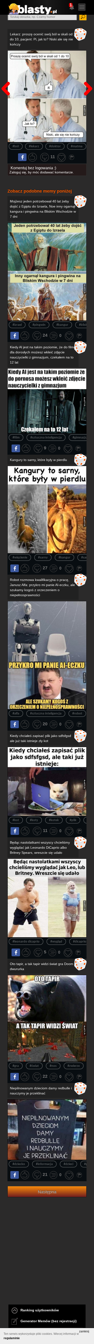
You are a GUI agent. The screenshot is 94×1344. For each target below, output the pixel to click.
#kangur (62, 325)
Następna (86, 76)
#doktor (55, 146)
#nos (53, 1066)
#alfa (16, 713)
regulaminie (12, 1338)
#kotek (54, 820)
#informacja (44, 1164)
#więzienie (20, 557)
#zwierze (73, 1066)
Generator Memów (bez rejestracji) (47, 1321)
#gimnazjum (81, 437)
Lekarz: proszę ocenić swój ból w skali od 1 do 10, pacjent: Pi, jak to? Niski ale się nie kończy (42, 39)
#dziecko (19, 1164)
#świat (34, 1066)
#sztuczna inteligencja (46, 437)
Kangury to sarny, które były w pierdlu (38, 460)
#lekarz (34, 146)
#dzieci (68, 1164)
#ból (16, 146)
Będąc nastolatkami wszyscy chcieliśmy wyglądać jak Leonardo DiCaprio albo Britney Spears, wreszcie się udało (40, 847)
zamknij (84, 1331)
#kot (16, 820)
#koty (34, 820)
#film (16, 437)
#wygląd (56, 941)
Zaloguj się (17, 172)
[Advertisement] (47, 1257)
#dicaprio (79, 941)
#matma (76, 146)
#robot (77, 713)
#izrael (17, 325)
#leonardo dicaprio (26, 941)
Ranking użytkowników (38, 1310)
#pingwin (39, 325)
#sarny (43, 557)
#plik (73, 820)
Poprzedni (7, 76)
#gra (16, 1066)
